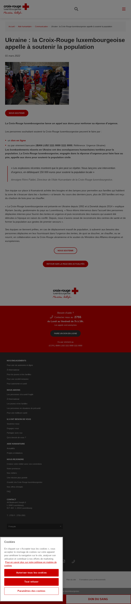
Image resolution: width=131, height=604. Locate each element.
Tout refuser (31, 581)
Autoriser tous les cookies (31, 572)
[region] (31, 569)
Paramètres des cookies (31, 591)
